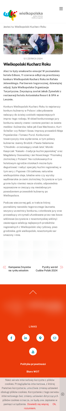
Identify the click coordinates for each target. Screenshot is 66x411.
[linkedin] (26, 338)
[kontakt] (54, 338)
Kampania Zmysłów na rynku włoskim (19, 269)
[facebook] (11, 338)
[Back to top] (33, 294)
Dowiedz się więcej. (38, 404)
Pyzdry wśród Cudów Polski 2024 (47, 269)
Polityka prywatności (33, 364)
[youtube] (33, 351)
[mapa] (40, 338)
